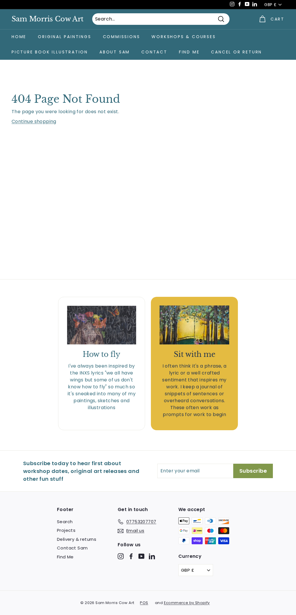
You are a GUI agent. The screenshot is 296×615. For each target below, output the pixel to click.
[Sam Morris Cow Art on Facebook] (131, 556)
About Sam (114, 52)
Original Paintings (64, 37)
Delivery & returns (76, 539)
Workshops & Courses (183, 37)
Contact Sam (72, 548)
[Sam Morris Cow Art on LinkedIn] (152, 556)
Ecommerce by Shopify (187, 602)
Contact (154, 52)
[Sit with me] (194, 325)
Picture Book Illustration (50, 52)
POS (144, 602)
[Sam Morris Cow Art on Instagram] (121, 556)
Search (65, 522)
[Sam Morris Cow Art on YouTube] (141, 556)
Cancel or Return (236, 52)
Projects (66, 530)
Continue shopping (34, 121)
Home (19, 37)
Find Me (189, 52)
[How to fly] (101, 325)
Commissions (121, 37)
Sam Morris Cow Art (48, 19)
